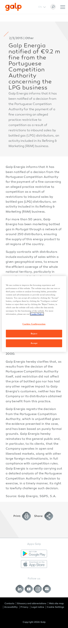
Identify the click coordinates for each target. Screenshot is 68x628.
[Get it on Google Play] (34, 553)
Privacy (24, 607)
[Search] (53, 7)
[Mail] (47, 589)
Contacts (9, 603)
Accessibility (11, 607)
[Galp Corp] (13, 7)
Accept (34, 343)
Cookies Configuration (34, 324)
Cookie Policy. (36, 314)
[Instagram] (37, 589)
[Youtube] (28, 589)
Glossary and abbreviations (31, 603)
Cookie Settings (55, 607)
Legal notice (37, 607)
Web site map (56, 603)
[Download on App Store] (34, 564)
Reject (34, 333)
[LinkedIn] (19, 589)
